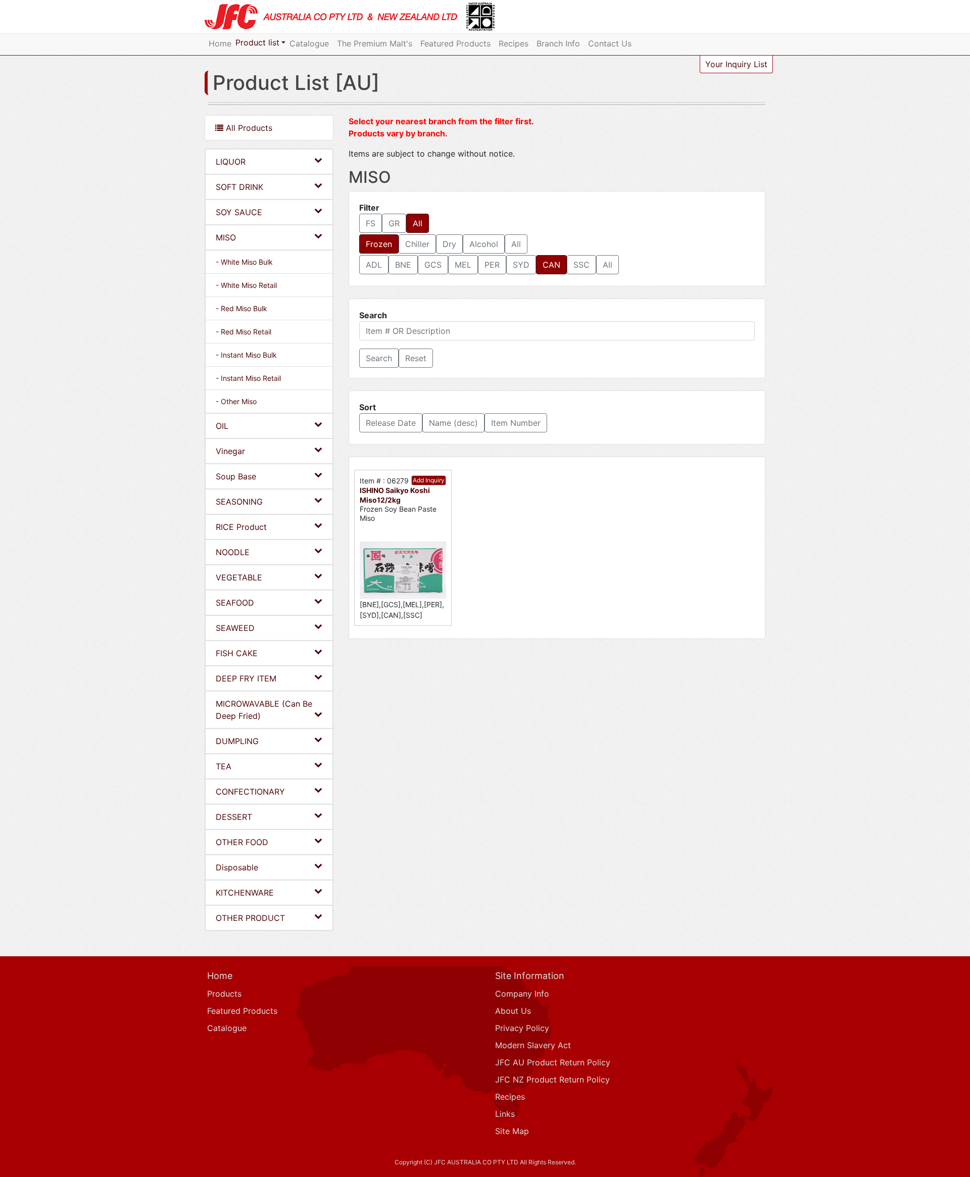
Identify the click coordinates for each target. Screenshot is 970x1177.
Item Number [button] (516, 423)
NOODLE (233, 552)
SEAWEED (235, 628)
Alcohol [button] (483, 244)
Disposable (237, 867)
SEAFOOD (235, 603)
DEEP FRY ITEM (246, 678)
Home (220, 43)
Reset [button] (415, 358)
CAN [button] (551, 265)
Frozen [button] (379, 244)
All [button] (417, 223)
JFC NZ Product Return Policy (552, 1079)
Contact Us (610, 43)
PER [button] (492, 265)
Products (224, 994)
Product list (257, 42)
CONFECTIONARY (250, 792)
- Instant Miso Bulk (246, 355)
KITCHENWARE (245, 893)
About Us (513, 1011)
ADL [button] (374, 265)
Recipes (513, 43)
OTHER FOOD (242, 842)
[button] (379, 358)
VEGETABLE (239, 577)
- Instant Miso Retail (248, 378)
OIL (222, 426)
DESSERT (234, 817)
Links (505, 1114)
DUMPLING (237, 741)
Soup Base (236, 476)
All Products (247, 128)
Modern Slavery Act (533, 1045)
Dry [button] (449, 244)
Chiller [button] (417, 244)
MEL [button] (463, 265)
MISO (226, 237)
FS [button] (370, 223)
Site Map (512, 1131)
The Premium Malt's (374, 43)
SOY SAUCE (239, 212)
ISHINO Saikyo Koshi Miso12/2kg (395, 495)
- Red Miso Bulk (241, 308)
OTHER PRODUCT (250, 918)
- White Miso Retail (246, 285)
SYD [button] (521, 265)
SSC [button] (581, 265)
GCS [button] (433, 265)
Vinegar (230, 451)
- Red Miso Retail (243, 331)
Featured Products (455, 43)
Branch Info (558, 43)
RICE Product (241, 527)
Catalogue (309, 43)
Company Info (522, 994)
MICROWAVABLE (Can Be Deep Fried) (264, 710)
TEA (223, 766)
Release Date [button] (391, 423)
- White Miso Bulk (244, 262)
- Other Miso (236, 401)
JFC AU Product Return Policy (552, 1062)
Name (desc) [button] (453, 423)
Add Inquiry (429, 480)
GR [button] (394, 223)
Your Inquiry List (736, 64)
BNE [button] (403, 265)
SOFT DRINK (239, 187)
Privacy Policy (522, 1028)
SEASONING (239, 502)
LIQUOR (231, 162)
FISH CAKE (237, 653)
